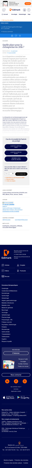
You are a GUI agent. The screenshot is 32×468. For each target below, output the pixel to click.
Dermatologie (5, 293)
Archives (16, 389)
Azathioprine (6, 226)
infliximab (19, 226)
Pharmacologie (6, 317)
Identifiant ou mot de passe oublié (15, 177)
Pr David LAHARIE (8, 205)
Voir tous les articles (8, 20)
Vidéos (7, 271)
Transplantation (6, 334)
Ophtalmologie (6, 315)
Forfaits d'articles (23, 364)
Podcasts (23, 271)
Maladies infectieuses (8, 303)
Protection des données (21, 460)
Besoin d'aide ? (10, 179)
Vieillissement (5, 336)
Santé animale (6, 331)
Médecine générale (7, 307)
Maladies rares (6, 305)
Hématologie (22, 14)
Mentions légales (8, 460)
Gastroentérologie (21, 220)
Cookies (25, 463)
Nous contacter (16, 375)
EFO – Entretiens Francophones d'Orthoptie (14, 423)
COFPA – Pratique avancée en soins (12, 421)
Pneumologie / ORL (7, 319)
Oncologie (14, 14)
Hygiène (4, 339)
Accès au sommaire (8, 31)
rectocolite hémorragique (9, 227)
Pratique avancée (7, 322)
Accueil (6, 14)
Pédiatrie (4, 327)
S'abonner (16, 353)
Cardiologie (5, 288)
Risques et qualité (7, 341)
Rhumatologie (5, 329)
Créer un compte (10, 181)
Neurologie (5, 310)
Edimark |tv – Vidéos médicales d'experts (13, 412)
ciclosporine (13, 226)
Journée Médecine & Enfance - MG (12, 424)
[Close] (1, 3)
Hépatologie (6, 220)
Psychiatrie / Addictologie (9, 324)
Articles (7, 265)
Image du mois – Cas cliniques (10, 414)
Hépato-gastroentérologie (9, 300)
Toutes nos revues (23, 366)
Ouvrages (23, 361)
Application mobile (16, 391)
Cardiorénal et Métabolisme (9, 291)
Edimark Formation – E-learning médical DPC (14, 415)
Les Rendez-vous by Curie (9, 431)
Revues (7, 276)
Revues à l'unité (23, 359)
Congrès (22, 265)
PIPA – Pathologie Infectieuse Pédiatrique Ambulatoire (13, 429)
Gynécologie (5, 295)
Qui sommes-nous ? (16, 386)
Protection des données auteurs (13, 463)
